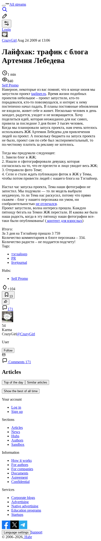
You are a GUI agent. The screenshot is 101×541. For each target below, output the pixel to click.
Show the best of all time (21, 391)
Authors (17, 440)
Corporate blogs (23, 498)
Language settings (16, 532)
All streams (17, 4)
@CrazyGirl (26, 334)
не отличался (46, 204)
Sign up (17, 412)
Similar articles (37, 382)
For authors (19, 465)
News (15, 432)
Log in (16, 407)
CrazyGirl (9, 40)
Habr (27, 537)
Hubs (15, 436)
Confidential (20, 482)
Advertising (20, 502)
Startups (17, 515)
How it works (21, 460)
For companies (22, 469)
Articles (17, 428)
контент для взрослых (64, 221)
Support (36, 532)
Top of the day (13, 382)
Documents (19, 473)
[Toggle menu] (4, 5)
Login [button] (6, 30)
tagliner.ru (38, 94)
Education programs (26, 510)
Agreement (19, 477)
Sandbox (17, 444)
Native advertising (24, 506)
